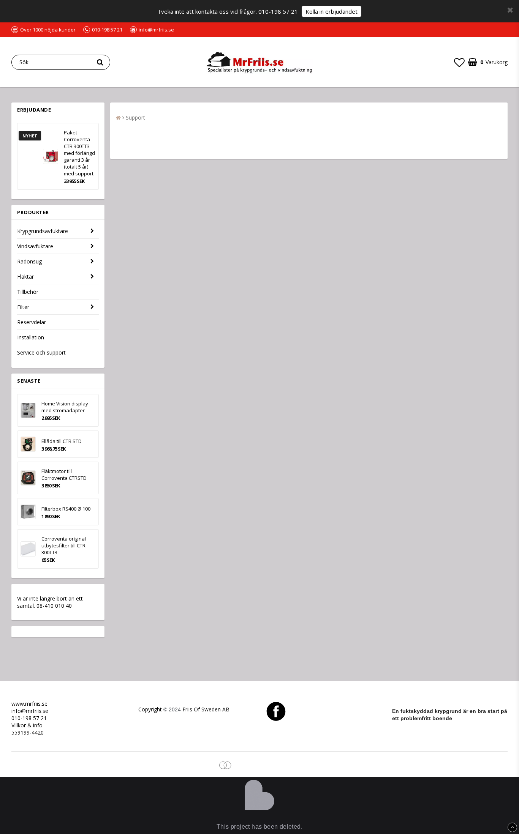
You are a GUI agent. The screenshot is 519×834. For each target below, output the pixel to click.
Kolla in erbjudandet (331, 11)
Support (135, 117)
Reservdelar (31, 322)
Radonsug (29, 261)
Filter (23, 307)
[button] (459, 62)
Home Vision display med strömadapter (64, 407)
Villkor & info (27, 725)
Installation (30, 337)
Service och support (41, 352)
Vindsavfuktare (35, 246)
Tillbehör (27, 291)
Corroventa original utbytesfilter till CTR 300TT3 (63, 545)
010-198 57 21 (29, 718)
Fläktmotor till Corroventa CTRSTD (64, 474)
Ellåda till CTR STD (61, 441)
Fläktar (25, 276)
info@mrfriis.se (29, 710)
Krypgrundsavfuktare (42, 231)
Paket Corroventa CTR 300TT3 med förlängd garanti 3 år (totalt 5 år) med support (79, 153)
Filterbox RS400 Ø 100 (65, 508)
